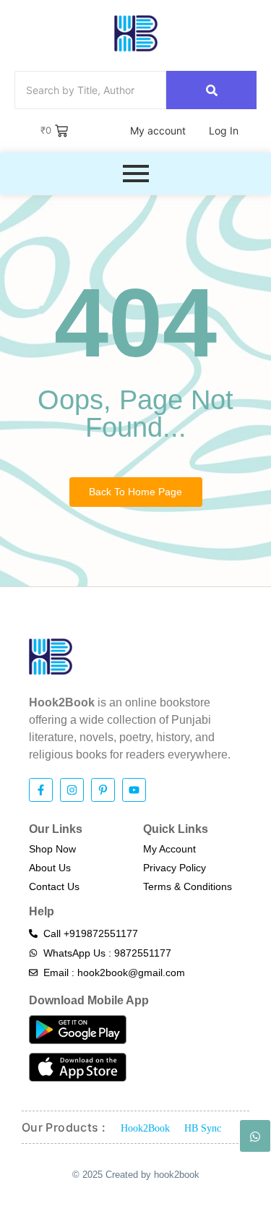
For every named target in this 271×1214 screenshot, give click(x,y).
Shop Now (52, 849)
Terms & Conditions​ (187, 886)
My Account (169, 849)
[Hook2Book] (136, 33)
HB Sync (202, 1128)
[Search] (211, 90)
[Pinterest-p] (103, 790)
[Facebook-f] (41, 790)
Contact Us (54, 886)
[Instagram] (72, 790)
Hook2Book (145, 1128)
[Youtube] (134, 790)
